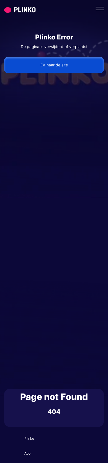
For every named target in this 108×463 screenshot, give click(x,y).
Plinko (29, 438)
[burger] (100, 8)
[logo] (30, 8)
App (27, 453)
